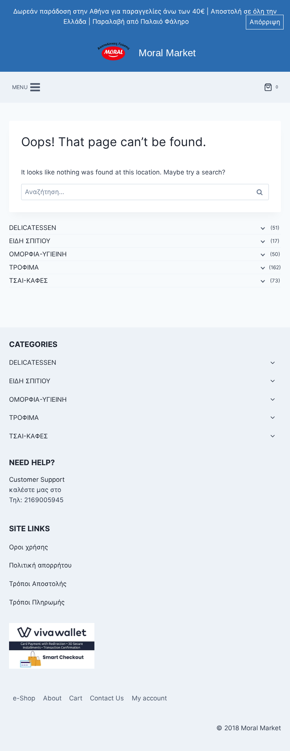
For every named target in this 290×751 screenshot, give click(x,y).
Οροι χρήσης (28, 547)
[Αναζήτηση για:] (145, 192)
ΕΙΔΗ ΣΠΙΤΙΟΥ (29, 241)
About (52, 698)
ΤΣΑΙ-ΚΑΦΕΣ (28, 280)
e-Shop (24, 698)
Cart (75, 698)
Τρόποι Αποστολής (37, 584)
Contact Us (107, 698)
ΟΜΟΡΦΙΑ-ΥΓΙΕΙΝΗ (38, 254)
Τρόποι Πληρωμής (37, 602)
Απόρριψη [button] (265, 22)
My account (149, 698)
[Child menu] (262, 228)
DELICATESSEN (32, 227)
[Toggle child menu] (272, 363)
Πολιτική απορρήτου (40, 565)
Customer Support (37, 479)
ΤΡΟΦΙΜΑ (24, 267)
